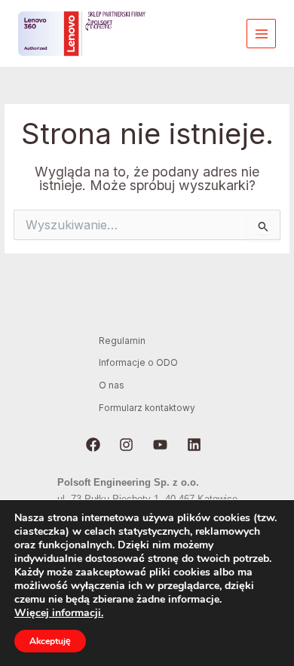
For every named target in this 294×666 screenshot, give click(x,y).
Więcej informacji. (58, 613)
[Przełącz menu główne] (261, 33)
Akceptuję (50, 641)
